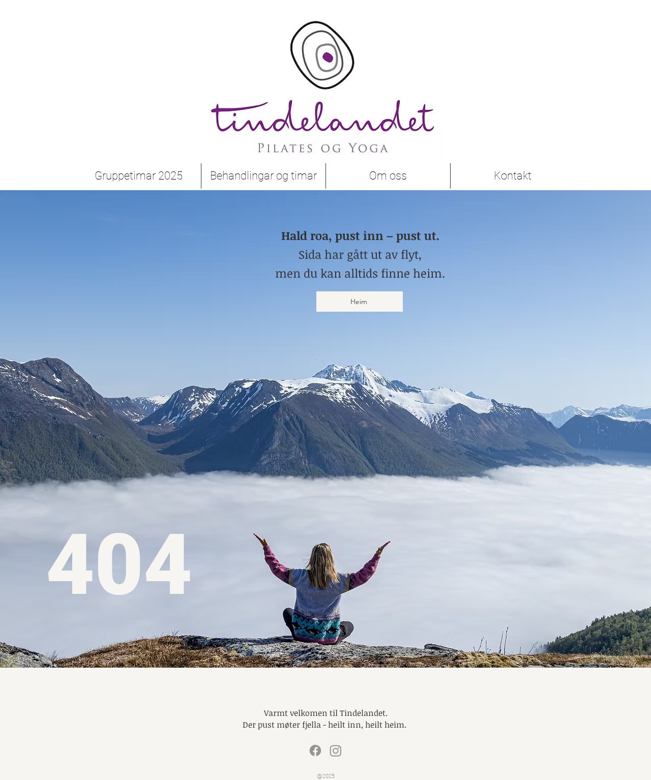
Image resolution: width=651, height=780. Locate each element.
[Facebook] (315, 750)
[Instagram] (335, 750)
